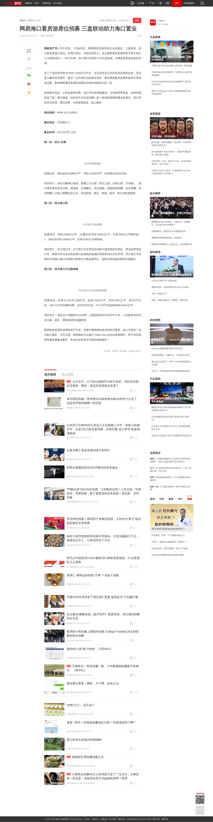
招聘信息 (104, 819)
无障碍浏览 (46, 3)
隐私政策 (121, 819)
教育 (171, 499)
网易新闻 (161, 21)
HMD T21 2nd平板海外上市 (163, 557)
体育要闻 (155, 113)
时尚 (162, 499)
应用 (36, 3)
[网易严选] (152, 3)
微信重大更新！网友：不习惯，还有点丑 (93, 683)
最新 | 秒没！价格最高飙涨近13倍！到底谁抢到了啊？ (101, 722)
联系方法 (95, 819)
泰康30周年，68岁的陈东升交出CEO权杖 (170, 287)
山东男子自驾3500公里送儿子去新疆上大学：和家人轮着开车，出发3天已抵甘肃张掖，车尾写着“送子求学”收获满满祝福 (103, 429)
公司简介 (87, 819)
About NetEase (76, 819)
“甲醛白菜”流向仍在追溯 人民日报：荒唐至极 (171, 65)
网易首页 (28, 3)
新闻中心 (31, 20)
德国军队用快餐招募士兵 (88, 757)
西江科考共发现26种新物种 (84, 739)
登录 (177, 3)
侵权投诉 (164, 819)
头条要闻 (155, 37)
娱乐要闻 (155, 193)
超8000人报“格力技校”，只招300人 (89, 648)
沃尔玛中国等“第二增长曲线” (164, 280)
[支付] (161, 3)
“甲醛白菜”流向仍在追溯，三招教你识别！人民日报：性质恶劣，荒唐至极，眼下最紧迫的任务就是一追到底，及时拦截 (104, 493)
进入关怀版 (57, 3)
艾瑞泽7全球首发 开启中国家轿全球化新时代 (171, 435)
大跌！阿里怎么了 (159, 293)
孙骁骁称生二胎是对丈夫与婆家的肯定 (168, 231)
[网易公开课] (142, 3)
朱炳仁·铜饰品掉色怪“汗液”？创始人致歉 (93, 575)
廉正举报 (156, 819)
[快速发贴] (29, 51)
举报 (139, 36)
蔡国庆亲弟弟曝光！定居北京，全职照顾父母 (171, 244)
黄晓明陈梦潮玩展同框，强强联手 (166, 238)
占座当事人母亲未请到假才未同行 (88, 450)
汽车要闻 (155, 378)
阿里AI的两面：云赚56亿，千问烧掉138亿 (170, 355)
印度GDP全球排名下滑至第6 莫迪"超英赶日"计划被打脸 (102, 597)
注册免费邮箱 (188, 3)
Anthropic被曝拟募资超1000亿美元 (167, 348)
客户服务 (112, 819)
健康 (189, 499)
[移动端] (133, 3)
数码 (152, 499)
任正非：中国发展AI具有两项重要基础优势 (170, 371)
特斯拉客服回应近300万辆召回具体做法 (92, 467)
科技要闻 (155, 320)
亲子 (180, 499)
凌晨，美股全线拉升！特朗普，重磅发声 (169, 300)
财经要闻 (155, 252)
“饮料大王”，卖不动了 (81, 705)
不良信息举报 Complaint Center (138, 819)
